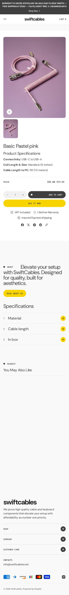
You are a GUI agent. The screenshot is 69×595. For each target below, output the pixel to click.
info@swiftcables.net (16, 564)
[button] (5, 19)
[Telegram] (34, 225)
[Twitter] (28, 225)
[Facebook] (22, 225)
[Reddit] (40, 225)
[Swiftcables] (34, 19)
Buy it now (34, 203)
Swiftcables (16, 589)
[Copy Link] (46, 225)
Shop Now (33, 11)
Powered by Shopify (32, 589)
